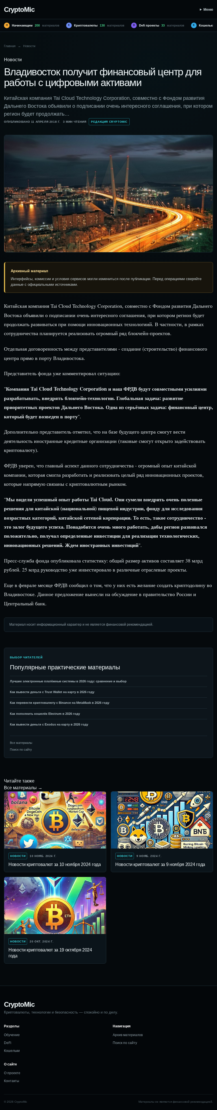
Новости (29, 46)
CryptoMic (19, 9)
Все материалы (21, 742)
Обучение (12, 1035)
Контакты (11, 1081)
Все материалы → (23, 787)
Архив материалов (128, 1035)
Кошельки (12, 1051)
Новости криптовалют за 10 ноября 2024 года (54, 864)
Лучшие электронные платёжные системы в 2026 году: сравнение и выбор (68, 681)
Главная (10, 46)
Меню (208, 10)
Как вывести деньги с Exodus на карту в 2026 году (49, 724)
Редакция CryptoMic (109, 121)
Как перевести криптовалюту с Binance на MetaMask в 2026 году (59, 702)
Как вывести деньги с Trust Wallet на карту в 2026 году (52, 692)
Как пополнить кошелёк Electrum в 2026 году (45, 713)
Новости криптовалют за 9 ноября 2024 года (160, 864)
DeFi (7, 1043)
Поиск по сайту (21, 749)
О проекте (12, 1073)
